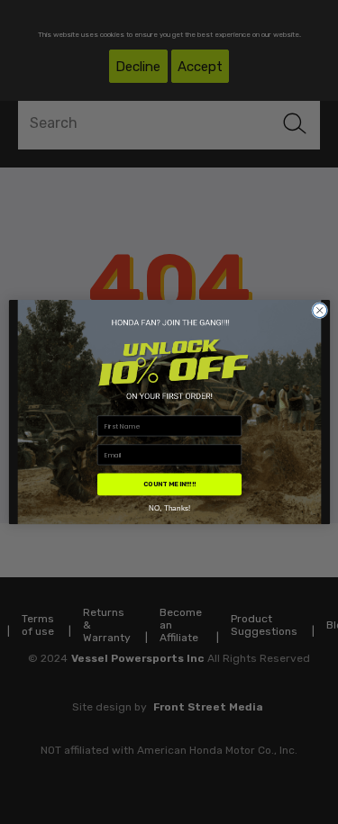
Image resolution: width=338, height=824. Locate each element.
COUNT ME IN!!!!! (169, 484)
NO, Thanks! (168, 507)
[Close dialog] (319, 310)
